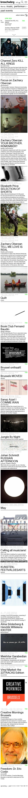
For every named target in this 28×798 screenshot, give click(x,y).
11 (26, 786)
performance (21, 6)
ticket (24, 27)
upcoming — (4, 786)
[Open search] (22, 2)
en (19, 2)
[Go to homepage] (8, 2)
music (9, 6)
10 (24, 786)
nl (16, 2)
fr (17, 2)
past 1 (10, 786)
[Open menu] (25, 2)
